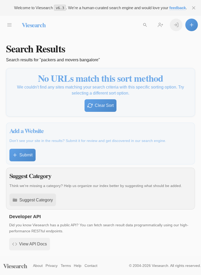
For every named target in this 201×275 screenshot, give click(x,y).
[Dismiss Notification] (193, 8)
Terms (66, 265)
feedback (177, 8)
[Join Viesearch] (160, 25)
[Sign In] (176, 25)
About (38, 265)
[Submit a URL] (191, 25)
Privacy (52, 265)
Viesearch (34, 24)
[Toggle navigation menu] (9, 25)
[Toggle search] (145, 25)
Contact (91, 265)
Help (77, 265)
